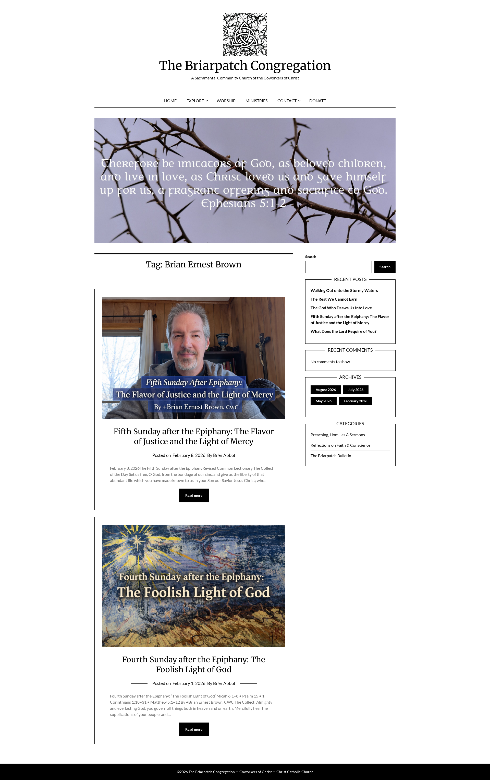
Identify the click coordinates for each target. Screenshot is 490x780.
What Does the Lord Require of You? (343, 331)
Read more (193, 495)
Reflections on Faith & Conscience (340, 445)
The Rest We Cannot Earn (334, 299)
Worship (226, 100)
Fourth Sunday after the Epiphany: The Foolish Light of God (193, 664)
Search (310, 256)
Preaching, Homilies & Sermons (338, 434)
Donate (317, 100)
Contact (287, 100)
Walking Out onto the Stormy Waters (344, 290)
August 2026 (326, 389)
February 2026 (355, 401)
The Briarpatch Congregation (245, 65)
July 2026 (355, 389)
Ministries (256, 100)
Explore (195, 100)
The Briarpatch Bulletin (331, 455)
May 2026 (324, 401)
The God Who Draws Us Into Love (341, 307)
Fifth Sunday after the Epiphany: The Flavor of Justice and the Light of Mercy (194, 436)
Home (170, 100)
